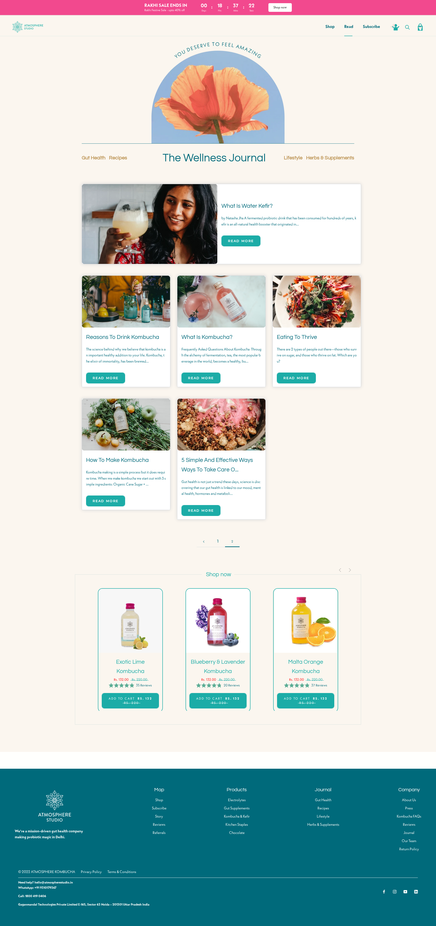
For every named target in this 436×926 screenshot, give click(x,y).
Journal (409, 833)
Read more (241, 241)
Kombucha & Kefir (237, 816)
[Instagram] (394, 892)
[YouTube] (405, 892)
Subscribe (371, 27)
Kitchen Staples (236, 825)
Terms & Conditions (121, 872)
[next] (349, 570)
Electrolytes (237, 800)
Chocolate (237, 833)
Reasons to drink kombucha (122, 337)
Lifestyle (293, 157)
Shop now (280, 7)
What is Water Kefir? (247, 206)
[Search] (407, 27)
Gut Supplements (237, 808)
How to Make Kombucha (117, 460)
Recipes (118, 157)
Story (159, 816)
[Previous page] (204, 541)
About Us (409, 800)
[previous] (340, 570)
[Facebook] (384, 892)
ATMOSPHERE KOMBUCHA (53, 872)
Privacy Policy (91, 872)
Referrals (159, 833)
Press (409, 808)
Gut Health (93, 157)
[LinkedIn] (416, 892)
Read (348, 27)
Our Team (409, 841)
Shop (330, 27)
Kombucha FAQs (409, 816)
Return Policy (409, 849)
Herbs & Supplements (330, 157)
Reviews (159, 825)
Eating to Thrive (297, 337)
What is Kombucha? (207, 337)
